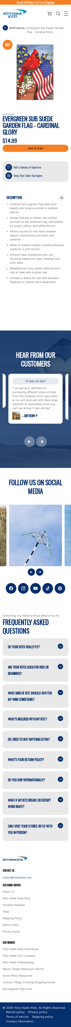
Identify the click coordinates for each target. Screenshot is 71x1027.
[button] (58, 13)
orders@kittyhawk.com (17, 877)
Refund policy (15, 1012)
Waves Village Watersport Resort (23, 969)
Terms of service (17, 1016)
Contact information (20, 1021)
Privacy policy (38, 1012)
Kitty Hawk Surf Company (19, 955)
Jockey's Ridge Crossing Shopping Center (29, 982)
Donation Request (14, 905)
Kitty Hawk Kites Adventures (21, 949)
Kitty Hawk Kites (25, 1007)
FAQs (6, 911)
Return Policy (11, 925)
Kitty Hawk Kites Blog (16, 898)
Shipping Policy (12, 918)
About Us (8, 891)
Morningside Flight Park (17, 989)
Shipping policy (42, 1016)
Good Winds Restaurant (17, 975)
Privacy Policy (11, 931)
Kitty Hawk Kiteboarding (18, 962)
